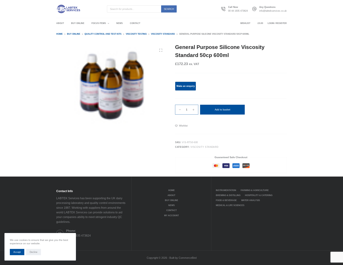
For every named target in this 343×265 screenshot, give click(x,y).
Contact (135, 23)
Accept (17, 252)
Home (171, 190)
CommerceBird (188, 257)
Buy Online (77, 23)
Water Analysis (250, 200)
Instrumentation (226, 190)
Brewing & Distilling (228, 195)
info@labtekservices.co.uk (273, 10)
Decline (33, 252)
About (60, 23)
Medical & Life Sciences (230, 205)
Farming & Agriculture (255, 190)
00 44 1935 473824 (238, 10)
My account (171, 215)
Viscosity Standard (204, 147)
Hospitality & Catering (258, 195)
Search (169, 9)
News (119, 23)
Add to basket (222, 109)
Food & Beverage (226, 200)
